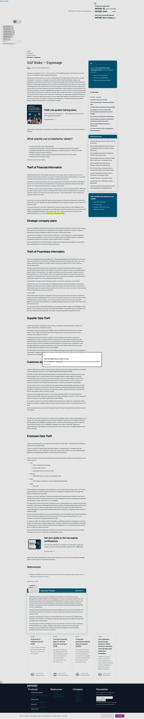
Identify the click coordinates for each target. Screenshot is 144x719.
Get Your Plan (56, 364)
